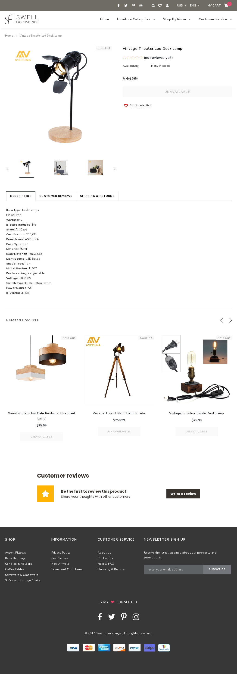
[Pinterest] (133, 5)
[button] (148, 58)
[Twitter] (126, 5)
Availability (131, 66)
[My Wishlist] (160, 5)
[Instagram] (141, 5)
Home (9, 36)
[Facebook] (118, 5)
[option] (61, 97)
